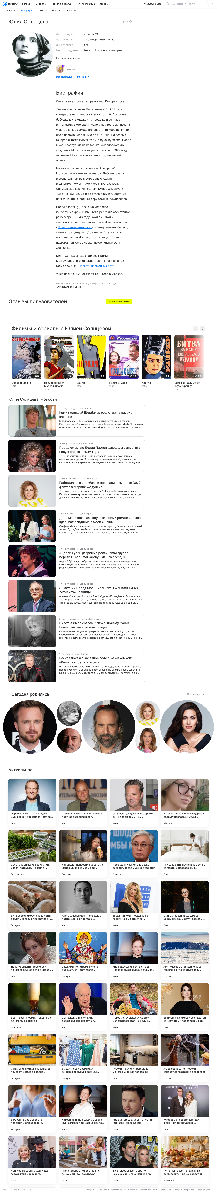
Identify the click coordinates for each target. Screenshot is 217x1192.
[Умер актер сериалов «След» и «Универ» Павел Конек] (134, 1109)
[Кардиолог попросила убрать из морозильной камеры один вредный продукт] (83, 854)
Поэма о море (118, 382)
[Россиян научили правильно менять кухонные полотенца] (134, 1058)
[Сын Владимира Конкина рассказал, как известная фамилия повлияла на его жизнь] (83, 1007)
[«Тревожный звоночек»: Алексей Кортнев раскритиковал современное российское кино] (83, 803)
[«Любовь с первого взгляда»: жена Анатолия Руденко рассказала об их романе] (185, 1109)
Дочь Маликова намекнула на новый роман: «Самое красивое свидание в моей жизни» (100, 520)
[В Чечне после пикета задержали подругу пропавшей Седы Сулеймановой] (185, 803)
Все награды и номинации (72, 76)
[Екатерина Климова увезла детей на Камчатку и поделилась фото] (185, 1007)
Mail (5, 1189)
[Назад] (195, 328)
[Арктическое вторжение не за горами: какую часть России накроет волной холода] (185, 956)
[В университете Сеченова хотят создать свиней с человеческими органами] (32, 905)
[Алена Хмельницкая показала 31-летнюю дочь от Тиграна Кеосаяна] (83, 905)
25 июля (89, 34)
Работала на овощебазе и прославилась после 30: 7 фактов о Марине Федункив (100, 485)
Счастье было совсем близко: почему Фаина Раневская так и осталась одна (94, 625)
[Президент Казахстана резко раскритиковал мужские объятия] (134, 854)
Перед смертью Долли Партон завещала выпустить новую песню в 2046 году (99, 450)
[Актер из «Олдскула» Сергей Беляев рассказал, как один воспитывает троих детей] (134, 1007)
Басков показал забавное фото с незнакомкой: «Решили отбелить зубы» (95, 660)
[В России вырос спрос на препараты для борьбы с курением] (32, 1109)
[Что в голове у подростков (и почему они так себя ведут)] (83, 1160)
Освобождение (21, 382)
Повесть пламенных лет (75, 227)
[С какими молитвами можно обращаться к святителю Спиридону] (83, 956)
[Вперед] (202, 328)
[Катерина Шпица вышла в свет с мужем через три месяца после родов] (83, 1109)
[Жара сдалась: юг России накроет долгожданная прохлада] (185, 1058)
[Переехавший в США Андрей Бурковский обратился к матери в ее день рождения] (32, 803)
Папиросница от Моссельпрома (54, 384)
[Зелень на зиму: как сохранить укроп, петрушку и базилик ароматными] (32, 854)
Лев (86, 45)
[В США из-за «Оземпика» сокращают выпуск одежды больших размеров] (83, 1058)
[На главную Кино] (12, 4)
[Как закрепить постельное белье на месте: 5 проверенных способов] (185, 854)
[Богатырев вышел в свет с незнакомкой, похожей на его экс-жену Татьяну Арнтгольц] (134, 1160)
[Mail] (5, 4)
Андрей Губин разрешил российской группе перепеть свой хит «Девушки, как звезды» (93, 555)
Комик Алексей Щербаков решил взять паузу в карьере (95, 415)
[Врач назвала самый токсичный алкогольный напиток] (32, 1007)
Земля (81, 382)
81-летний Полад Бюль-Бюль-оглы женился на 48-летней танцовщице (99, 590)
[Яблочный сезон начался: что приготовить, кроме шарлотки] (185, 1160)
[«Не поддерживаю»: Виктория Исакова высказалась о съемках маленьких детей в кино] (134, 956)
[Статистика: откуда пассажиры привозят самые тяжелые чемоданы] (32, 1058)
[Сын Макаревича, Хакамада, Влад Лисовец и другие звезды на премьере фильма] (185, 905)
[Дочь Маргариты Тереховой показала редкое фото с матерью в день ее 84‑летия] (32, 956)
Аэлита (146, 382)
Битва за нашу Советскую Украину (188, 384)
